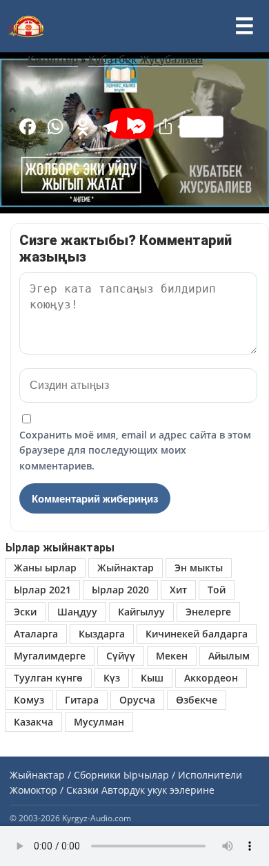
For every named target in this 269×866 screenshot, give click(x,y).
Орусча (137, 699)
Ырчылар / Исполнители (182, 774)
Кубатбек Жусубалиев (145, 59)
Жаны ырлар (45, 567)
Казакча (33, 721)
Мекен (172, 655)
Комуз (29, 699)
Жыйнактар (125, 567)
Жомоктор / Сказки (54, 789)
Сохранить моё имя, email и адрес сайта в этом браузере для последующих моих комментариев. (135, 450)
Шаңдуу (77, 611)
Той (217, 589)
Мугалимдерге (50, 655)
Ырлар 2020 (120, 589)
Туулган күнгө (48, 677)
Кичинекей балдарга (197, 633)
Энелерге (208, 611)
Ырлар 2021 (42, 589)
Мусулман (99, 721)
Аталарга (36, 633)
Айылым (229, 655)
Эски (25, 611)
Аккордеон (211, 677)
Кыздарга (102, 633)
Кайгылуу (141, 611)
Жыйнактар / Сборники (65, 774)
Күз (111, 677)
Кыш (152, 677)
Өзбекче (196, 699)
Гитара (82, 699)
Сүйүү (120, 655)
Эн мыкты (199, 567)
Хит (178, 589)
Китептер (53, 59)
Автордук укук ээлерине (158, 789)
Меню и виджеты (244, 26)
